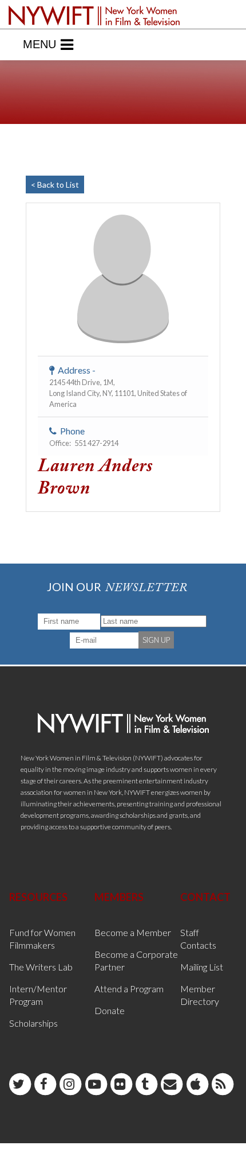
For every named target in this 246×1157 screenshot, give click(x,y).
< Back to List (55, 184)
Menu (39, 44)
